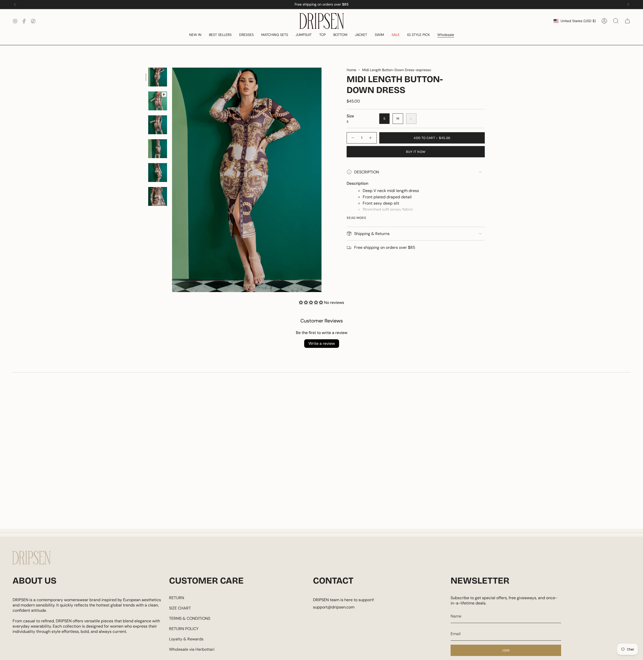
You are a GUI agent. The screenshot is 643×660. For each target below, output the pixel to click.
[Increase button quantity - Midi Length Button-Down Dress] (371, 138)
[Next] (628, 4)
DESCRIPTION (366, 172)
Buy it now (416, 152)
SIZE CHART (180, 608)
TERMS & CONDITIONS (189, 618)
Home (351, 70)
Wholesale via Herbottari (192, 649)
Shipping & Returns (372, 233)
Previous (172, 180)
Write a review (321, 343)
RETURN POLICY (183, 628)
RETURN (176, 597)
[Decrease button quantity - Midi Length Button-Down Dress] (353, 138)
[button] (195, 35)
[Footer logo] (31, 557)
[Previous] (15, 4)
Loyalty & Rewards (186, 639)
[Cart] (627, 21)
